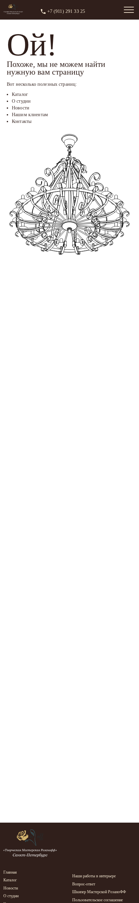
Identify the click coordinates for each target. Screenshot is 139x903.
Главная (10, 872)
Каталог (10, 880)
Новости (10, 888)
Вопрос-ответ (83, 884)
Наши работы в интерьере (94, 876)
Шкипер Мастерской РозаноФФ (99, 891)
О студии (11, 896)
